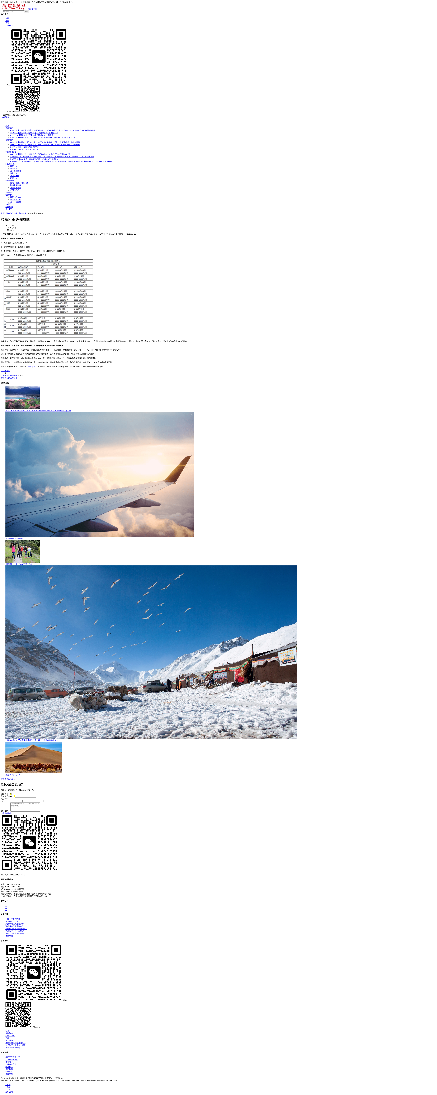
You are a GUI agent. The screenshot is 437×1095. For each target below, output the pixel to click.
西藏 (7, 21)
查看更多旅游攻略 (9, 779)
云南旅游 (13, 178)
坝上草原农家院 (11, 1060)
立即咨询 (9, 1092)
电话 (7, 1087)
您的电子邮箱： (8, 796)
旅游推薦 (9, 1069)
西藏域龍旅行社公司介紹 (15, 1043)
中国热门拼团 (10, 152)
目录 (7, 1085)
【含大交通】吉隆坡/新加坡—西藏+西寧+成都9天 (34, 159)
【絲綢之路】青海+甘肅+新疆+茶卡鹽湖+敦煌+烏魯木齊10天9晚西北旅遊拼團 (45, 145)
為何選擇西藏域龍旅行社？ (16, 929)
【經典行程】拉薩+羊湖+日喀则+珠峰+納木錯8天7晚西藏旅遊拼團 (40, 154)
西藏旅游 (9, 128)
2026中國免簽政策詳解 (14, 924)
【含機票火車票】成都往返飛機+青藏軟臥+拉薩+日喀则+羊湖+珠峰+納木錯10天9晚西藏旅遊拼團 (52, 130)
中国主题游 (10, 180)
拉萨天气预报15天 (12, 1057)
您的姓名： (6, 794)
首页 (3, 213)
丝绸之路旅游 (15, 185)
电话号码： (5, 799)
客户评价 (9, 209)
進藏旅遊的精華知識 (9, 375)
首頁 (7, 126)
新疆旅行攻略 (15, 200)
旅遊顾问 (9, 207)
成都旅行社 (10, 1062)
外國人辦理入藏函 (12, 919)
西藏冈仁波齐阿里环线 (19, 183)
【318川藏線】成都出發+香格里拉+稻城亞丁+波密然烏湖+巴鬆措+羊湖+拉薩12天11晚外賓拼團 (52, 157)
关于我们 (9, 1040)
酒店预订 (9, 1067)
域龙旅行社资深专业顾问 (15, 1045)
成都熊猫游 (14, 190)
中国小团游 (14, 176)
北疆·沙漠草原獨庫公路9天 (24, 147)
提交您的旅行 (6, 813)
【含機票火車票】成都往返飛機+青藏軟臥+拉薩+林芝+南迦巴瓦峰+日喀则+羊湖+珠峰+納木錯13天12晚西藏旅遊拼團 (61, 161)
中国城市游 (10, 164)
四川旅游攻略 (15, 202)
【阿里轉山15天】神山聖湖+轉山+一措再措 (31, 135)
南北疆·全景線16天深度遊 (24, 149)
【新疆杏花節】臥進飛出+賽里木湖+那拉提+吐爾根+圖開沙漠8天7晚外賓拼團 (45, 142)
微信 (7, 1089)
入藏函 (8, 204)
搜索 (26, 11)
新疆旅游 (9, 140)
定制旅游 (9, 192)
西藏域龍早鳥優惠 (12, 1048)
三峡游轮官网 (10, 1064)
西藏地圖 (9, 936)
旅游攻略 (9, 195)
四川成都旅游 (15, 171)
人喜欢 (5, 371)
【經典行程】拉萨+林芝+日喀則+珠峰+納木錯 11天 (34, 133)
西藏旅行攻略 (15, 197)
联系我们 (5, 117)
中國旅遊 (9, 1071)
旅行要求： (5, 811)
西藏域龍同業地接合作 (14, 926)
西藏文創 (9, 1074)
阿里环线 (9, 25)
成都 (7, 23)
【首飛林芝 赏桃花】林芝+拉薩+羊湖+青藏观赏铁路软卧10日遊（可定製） (43, 138)
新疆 (7, 18)
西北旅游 (13, 173)
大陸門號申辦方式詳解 (14, 933)
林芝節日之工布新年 (9, 378)
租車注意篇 (31, 367)
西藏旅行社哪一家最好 (14, 931)
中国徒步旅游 (15, 188)
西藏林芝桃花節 (11, 921)
